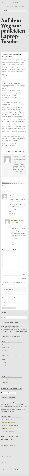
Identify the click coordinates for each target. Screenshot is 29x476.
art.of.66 (10, 151)
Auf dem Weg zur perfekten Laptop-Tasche (11, 55)
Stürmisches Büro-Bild (7, 419)
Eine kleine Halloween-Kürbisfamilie (10, 425)
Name (23, 270)
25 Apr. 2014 (15, 149)
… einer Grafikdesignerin (7, 379)
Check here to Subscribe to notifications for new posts (14, 304)
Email (23, 274)
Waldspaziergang (6, 428)
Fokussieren (5, 365)
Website (24, 278)
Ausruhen (4, 370)
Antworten (11, 197)
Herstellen (4, 362)
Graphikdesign (5, 347)
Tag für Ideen (13, 195)
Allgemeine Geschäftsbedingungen (10, 469)
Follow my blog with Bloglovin (8, 445)
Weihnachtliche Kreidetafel (8, 422)
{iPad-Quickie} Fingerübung (8, 431)
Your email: (3, 391)
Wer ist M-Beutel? (6, 456)
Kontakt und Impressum (8, 462)
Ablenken (4, 368)
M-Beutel (24, 149)
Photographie (5, 344)
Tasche (25, 152)
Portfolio (4, 350)
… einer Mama (5, 382)
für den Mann (18, 151)
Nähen (24, 151)
